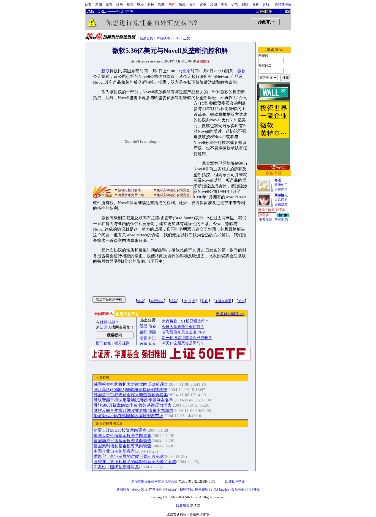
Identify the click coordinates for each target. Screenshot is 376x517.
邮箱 (245, 5)
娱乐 (119, 5)
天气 (224, 5)
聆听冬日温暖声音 (281, 185)
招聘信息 (186, 489)
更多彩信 (281, 219)
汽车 (161, 5)
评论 (140, 301)
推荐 (173, 301)
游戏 (182, 5)
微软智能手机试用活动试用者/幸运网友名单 (133, 400)
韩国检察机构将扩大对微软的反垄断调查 (131, 384)
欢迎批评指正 (235, 481)
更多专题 (265, 219)
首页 (88, 5)
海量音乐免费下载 (131, 195)
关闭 (241, 301)
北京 (186, 71)
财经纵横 (163, 38)
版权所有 (182, 506)
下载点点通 (223, 301)
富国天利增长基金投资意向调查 (122, 446)
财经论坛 (157, 301)
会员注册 (237, 489)
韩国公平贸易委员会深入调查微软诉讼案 (131, 395)
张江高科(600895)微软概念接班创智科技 (130, 389)
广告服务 (155, 489)
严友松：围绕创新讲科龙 (116, 467)
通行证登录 (283, 5)
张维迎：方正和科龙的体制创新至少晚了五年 (135, 461)
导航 (266, 5)
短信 (234, 5)
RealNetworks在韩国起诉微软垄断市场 (128, 416)
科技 (151, 5)
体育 (109, 5)
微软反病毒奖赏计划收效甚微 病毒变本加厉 (133, 410)
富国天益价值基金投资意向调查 (122, 435)
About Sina (139, 489)
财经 (140, 5)
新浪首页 (146, 38)
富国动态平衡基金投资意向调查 (122, 441)
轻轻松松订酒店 (129, 190)
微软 (241, 71)
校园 (213, 5)
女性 (192, 5)
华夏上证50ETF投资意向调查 (120, 430)
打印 (205, 301)
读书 (203, 5)
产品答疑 (253, 489)
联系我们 (171, 489)
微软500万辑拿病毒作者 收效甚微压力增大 (132, 405)
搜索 (255, 5)
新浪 (105, 71)
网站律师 (201, 489)
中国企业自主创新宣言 (114, 451)
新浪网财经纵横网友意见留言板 (154, 481)
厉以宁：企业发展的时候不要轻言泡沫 (129, 456)
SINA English (220, 489)
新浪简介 (123, 489)
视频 (130, 5)
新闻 (98, 5)
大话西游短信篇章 (281, 199)
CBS (176, 38)
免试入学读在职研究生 (173, 190)
